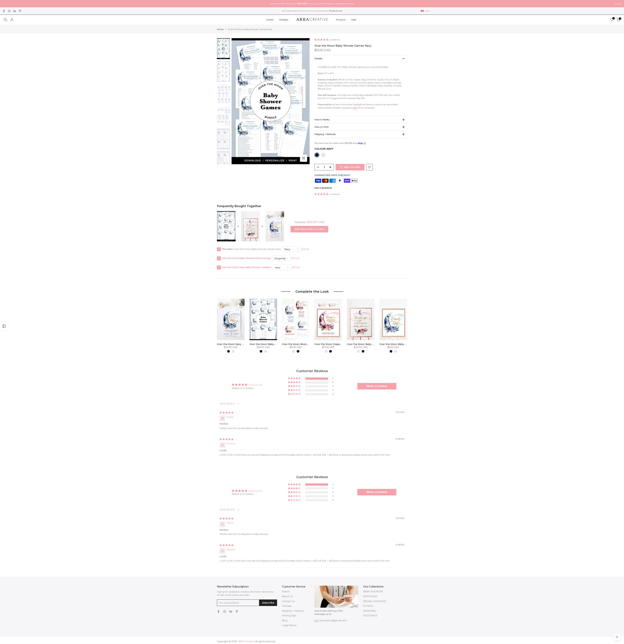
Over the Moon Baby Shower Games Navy (274, 344)
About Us (287, 596)
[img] (227, 412)
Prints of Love (335, 11)
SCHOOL (368, 606)
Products (341, 19)
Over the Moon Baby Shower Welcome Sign (246, 258)
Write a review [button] (376, 386)
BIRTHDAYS (370, 596)
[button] (321, 39)
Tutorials (286, 606)
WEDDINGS (370, 615)
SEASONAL (369, 610)
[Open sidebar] (4, 326)
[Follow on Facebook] (3, 11)
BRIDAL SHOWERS (374, 601)
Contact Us (288, 601)
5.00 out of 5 (256, 384)
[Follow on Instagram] (9, 11)
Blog (284, 620)
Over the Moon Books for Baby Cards (304, 344)
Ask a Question (323, 187)
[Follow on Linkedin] (14, 11)
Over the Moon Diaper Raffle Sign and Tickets (341, 344)
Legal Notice (289, 625)
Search (286, 591)
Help (353, 19)
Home (220, 29)
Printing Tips (289, 615)
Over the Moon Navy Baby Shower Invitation (246, 267)
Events (269, 19)
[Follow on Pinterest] (20, 11)
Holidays (283, 19)
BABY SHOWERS (373, 591)
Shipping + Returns (293, 610)
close (6, 4)
